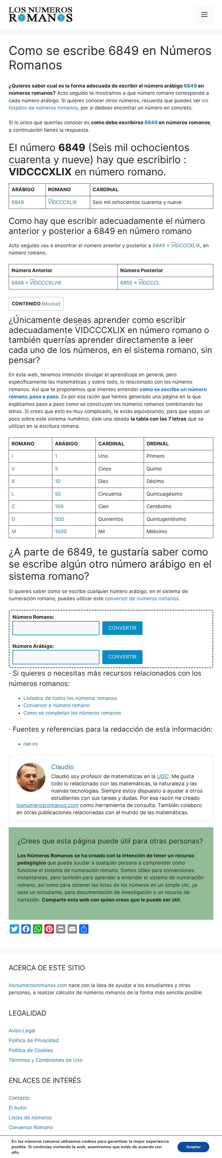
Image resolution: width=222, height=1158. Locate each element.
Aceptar (193, 1147)
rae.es (30, 744)
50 (58, 494)
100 (59, 506)
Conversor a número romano (56, 705)
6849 (190, 86)
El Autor (18, 1108)
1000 (61, 531)
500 (59, 519)
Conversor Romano (31, 1127)
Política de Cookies (31, 1050)
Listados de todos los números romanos (70, 698)
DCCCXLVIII (45, 283)
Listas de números (30, 1117)
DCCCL (149, 283)
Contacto (19, 1098)
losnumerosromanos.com (47, 805)
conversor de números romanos (142, 598)
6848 (18, 283)
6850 (126, 283)
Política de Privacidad (34, 1040)
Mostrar (51, 303)
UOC (163, 776)
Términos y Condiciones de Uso (45, 1060)
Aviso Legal (22, 1031)
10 (57, 481)
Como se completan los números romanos (72, 713)
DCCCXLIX (62, 202)
